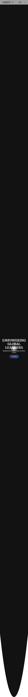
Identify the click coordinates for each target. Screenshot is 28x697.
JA (21, 2)
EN (19, 2)
